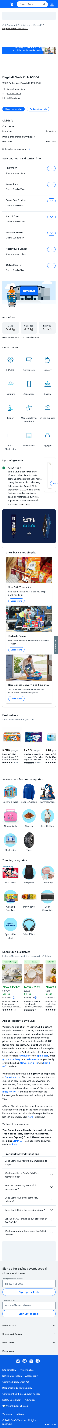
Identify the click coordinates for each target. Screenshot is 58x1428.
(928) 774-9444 (14, 93)
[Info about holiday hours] (28, 149)
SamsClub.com (13, 1077)
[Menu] (4, 4)
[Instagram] (24, 1361)
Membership (9, 1325)
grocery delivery (11, 1059)
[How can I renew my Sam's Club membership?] (51, 1187)
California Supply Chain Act (15, 1381)
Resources (8, 1351)
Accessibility (31, 1375)
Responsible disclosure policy (17, 1387)
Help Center (8, 1342)
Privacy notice (27, 1369)
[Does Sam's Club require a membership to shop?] (51, 1162)
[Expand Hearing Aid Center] (51, 249)
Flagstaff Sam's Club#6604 (20, 77)
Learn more (29, 54)
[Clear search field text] (40, 4)
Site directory (9, 1369)
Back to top (51, 1424)
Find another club (38, 109)
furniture (24, 1055)
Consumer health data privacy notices (21, 1393)
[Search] (44, 4)
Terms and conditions (13, 1414)
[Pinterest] (37, 1361)
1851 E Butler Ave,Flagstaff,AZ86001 (21, 83)
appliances (42, 1055)
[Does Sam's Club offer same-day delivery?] (51, 1199)
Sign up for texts (29, 1292)
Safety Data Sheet (11, 1399)
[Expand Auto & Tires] (51, 217)
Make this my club (13, 109)
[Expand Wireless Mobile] (51, 233)
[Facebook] (18, 1361)
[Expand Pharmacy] (51, 168)
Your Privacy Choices (17, 1405)
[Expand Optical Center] (51, 265)
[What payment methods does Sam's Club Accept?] (51, 1232)
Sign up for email (29, 1314)
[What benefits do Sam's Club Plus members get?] (51, 1174)
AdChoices (30, 1399)
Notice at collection (12, 1375)
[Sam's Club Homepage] (12, 4)
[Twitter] (31, 1361)
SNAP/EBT (18, 1140)
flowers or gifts (29, 1062)
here (30, 1116)
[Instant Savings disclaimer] (14, 997)
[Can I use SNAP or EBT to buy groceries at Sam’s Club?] (51, 1220)
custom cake (32, 1059)
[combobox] (32, 4)
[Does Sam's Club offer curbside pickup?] (51, 1210)
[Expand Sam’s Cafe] (51, 184)
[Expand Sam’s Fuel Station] (51, 200)
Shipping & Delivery (12, 1334)
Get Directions (13, 97)
